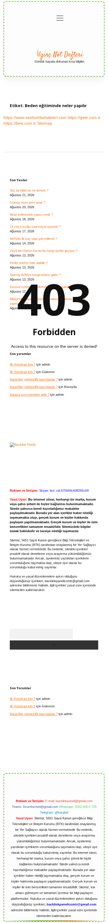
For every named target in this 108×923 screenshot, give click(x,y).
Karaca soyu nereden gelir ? (29, 394)
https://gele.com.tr (84, 117)
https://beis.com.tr (19, 123)
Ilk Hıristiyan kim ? (22, 364)
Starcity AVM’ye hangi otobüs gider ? (35, 275)
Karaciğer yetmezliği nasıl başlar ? (34, 379)
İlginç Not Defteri (60, 55)
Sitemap (44, 123)
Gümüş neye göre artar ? (27, 202)
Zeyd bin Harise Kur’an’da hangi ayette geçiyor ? (43, 250)
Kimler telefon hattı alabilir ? (29, 262)
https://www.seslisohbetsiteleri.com (35, 117)
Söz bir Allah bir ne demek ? (29, 190)
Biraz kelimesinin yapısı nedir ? (31, 214)
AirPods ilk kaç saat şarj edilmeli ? (33, 238)
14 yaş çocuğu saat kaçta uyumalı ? (35, 226)
